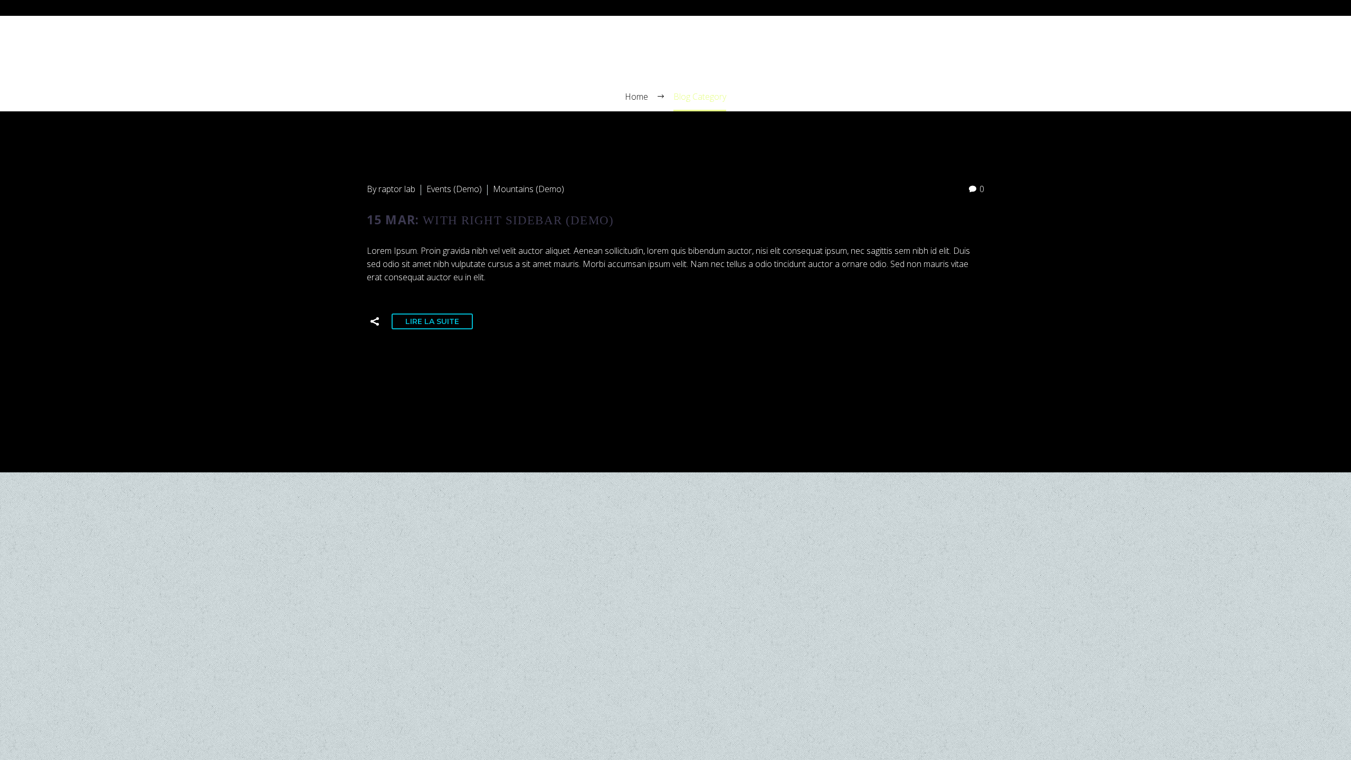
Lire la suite (432, 321)
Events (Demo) (454, 189)
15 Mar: (490, 219)
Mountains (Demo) (528, 189)
